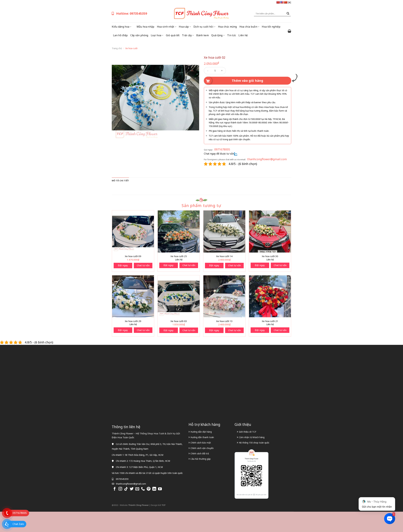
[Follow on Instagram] (120, 489)
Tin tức (231, 35)
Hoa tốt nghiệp (271, 26)
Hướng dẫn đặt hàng (201, 431)
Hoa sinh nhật (165, 26)
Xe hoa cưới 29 (133, 321)
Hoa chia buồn (248, 26)
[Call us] (143, 489)
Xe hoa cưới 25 (178, 256)
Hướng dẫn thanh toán (202, 437)
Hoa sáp (184, 26)
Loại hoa (156, 35)
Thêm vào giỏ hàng (247, 80)
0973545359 (122, 478)
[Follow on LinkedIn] (154, 489)
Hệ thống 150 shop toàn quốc (254, 442)
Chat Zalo (18, 524)
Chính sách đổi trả (199, 453)
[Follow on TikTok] (126, 489)
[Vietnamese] (278, 2)
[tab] (120, 180)
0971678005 (222, 149)
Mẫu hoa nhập (145, 26)
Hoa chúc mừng (227, 26)
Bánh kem (202, 35)
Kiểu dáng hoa (120, 26)
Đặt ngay (123, 265)
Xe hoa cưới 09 (133, 256)
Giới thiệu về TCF (247, 431)
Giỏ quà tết (173, 35)
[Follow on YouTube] (160, 489)
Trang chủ (117, 48)
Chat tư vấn (143, 265)
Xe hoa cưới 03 (178, 321)
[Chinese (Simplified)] (285, 2)
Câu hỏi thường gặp (200, 458)
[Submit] (288, 13)
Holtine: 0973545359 (131, 13)
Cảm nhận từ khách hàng (251, 437)
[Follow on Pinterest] (148, 489)
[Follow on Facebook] (114, 489)
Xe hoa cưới (131, 48)
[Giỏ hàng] (289, 31)
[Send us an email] (137, 489)
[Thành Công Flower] (201, 13)
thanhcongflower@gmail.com (267, 159)
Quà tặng (217, 35)
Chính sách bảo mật (200, 442)
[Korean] (289, 2)
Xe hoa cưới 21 (270, 321)
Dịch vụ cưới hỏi (203, 26)
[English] (282, 2)
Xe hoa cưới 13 (224, 321)
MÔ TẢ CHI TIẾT (120, 180)
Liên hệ (243, 35)
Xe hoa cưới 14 (224, 256)
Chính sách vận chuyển (202, 448)
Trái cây (187, 35)
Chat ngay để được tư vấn (219, 153)
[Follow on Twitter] (131, 489)
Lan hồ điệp (120, 35)
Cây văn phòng (139, 35)
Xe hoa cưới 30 (270, 256)
